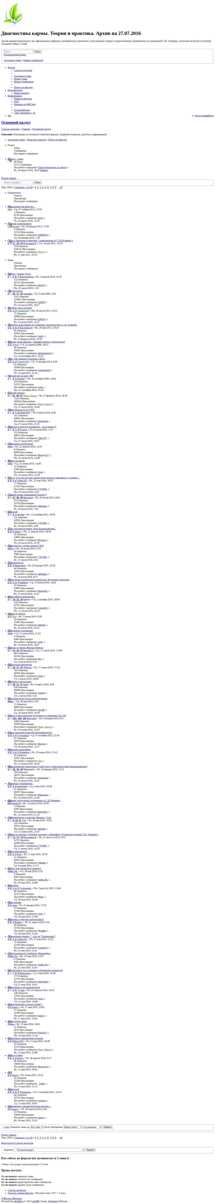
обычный (43, 421)
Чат (9, 115)
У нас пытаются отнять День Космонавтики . (32, 528)
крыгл (17, 531)
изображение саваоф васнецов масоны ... (29, 1106)
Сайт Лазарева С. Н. (25, 113)
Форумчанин (27, 276)
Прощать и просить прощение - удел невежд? (32, 426)
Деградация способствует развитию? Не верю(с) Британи (38, 579)
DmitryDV (25, 412)
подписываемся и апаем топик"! (25, 1004)
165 (24, 718)
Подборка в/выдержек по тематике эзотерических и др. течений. (42, 325)
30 (14, 684)
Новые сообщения (33, 60)
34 (17, 650)
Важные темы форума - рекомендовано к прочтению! (36, 342)
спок (40, 218)
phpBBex (18, 1201)
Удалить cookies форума (20, 1193)
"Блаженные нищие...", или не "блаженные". (32, 936)
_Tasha (41, 1083)
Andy (40, 336)
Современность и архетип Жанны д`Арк (29, 817)
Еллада (23, 429)
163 (14, 718)
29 (61, 187)
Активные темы (12, 60)
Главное (26, 129)
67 (21, 395)
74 (21, 837)
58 (21, 293)
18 (17, 243)
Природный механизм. (20, 664)
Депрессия (13, 1089)
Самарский (14, 226)
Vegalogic (53, 1201)
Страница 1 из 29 (23, 187)
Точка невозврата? (17, 851)
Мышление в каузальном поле (24, 987)
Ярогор (42, 744)
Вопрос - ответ (15, 159)
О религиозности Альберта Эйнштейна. (29, 953)
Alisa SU (42, 438)
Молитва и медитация (19, 681)
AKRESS (43, 235)
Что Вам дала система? (20, 308)
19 (21, 243)
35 (21, 650)
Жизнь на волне (16, 460)
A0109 (41, 302)
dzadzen (24, 582)
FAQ (16, 101)
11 (20, 820)
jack (10, 209)
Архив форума (22, 110)
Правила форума (23, 98)
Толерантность (15, 562)
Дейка (11, 1024)
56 (14, 293)
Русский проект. (16, 392)
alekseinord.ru (45, 353)
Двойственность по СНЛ (21, 409)
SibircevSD (17, 1041)
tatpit (22, 514)
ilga (39, 659)
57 (17, 293)
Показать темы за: (20, 1127)
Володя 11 (43, 455)
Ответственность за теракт (52, 167)
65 (14, 395)
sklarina (41, 625)
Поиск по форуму (23, 87)
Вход (211, 115)
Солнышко (23, 735)
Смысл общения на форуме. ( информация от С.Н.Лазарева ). (40, 240)
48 (17, 497)
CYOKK (42, 489)
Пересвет (43, 591)
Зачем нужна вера (17, 1021)
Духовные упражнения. (20, 783)
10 (16, 820)
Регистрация (201, 115)
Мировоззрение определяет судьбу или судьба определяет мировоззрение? (47, 766)
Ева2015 (42, 1032)
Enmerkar (24, 752)
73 (17, 837)
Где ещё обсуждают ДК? (21, 375)
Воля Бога (13, 885)
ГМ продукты (15, 291)
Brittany (44, 170)
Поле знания (14, 902)
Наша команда (21, 93)
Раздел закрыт (8, 178)
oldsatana (42, 506)
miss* (22, 378)
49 (21, 497)
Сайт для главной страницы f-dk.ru (26, 359)
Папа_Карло (30, 395)
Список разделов (23, 70)
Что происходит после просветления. (28, 698)
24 (14, 599)
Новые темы (20, 79)
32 (21, 684)
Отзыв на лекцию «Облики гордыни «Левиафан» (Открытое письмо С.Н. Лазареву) (53, 834)
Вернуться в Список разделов (17, 1143)
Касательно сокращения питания (25, 1038)
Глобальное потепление (20, 443)
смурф (41, 710)
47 (14, 497)
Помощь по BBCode (25, 104)
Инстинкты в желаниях (20, 630)
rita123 (41, 285)
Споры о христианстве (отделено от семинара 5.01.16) (37, 715)
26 (21, 599)
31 (17, 684)
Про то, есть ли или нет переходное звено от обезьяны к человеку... (44, 477)
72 (14, 837)
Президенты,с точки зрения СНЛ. (26, 545)
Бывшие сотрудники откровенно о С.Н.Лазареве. (34, 800)
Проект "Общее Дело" (19, 274)
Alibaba (42, 862)
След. (7, 1127)
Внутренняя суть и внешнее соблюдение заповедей (35, 970)
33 (14, 650)
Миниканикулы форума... (21, 206)
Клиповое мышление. (19, 749)
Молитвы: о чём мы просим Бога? (26, 919)
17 (14, 243)
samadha (27, 293)
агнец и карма (15, 1055)
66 (17, 395)
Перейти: (9, 1149)
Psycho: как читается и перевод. (25, 868)
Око (14, 616)
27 (17, 667)
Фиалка (42, 540)
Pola (19, 854)
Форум (11, 67)
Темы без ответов (36, 139)
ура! (10, 1072)
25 (17, 599)
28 (21, 667)
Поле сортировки (53, 1127)
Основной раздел (15, 122)
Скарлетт (43, 947)
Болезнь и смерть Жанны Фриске (25, 647)
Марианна (19, 565)
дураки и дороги (16, 613)
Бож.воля (12, 511)
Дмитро (27, 667)
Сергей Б (43, 608)
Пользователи (15, 90)
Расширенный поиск (15, 54)
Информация (15, 96)
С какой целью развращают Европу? (27, 494)
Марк (10, 701)
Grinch (41, 693)
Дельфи (42, 930)
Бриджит (28, 497)
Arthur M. (22, 480)
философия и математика (21, 596)
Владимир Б (29, 243)
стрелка (42, 1100)
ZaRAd (41, 319)
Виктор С (28, 650)
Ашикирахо (44, 370)
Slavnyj (41, 252)
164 (19, 718)
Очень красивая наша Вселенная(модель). (30, 732)
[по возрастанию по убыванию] (98, 1127)
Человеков (25, 1092)
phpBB (36, 1201)
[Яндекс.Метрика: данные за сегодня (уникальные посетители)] (11, 1198)
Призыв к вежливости (19, 223)
